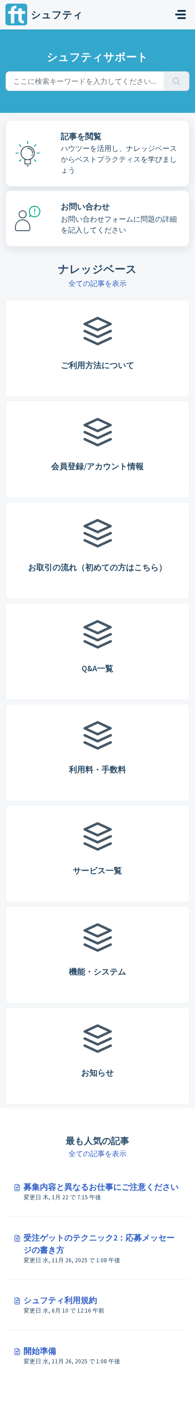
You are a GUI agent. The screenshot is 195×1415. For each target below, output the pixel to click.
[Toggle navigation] (180, 14)
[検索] (177, 81)
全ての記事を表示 (97, 283)
